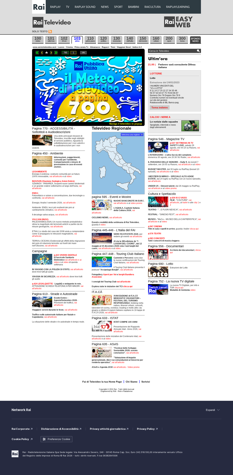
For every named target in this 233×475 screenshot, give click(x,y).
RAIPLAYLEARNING (178, 7)
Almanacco (95, 47)
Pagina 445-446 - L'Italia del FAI (113, 230)
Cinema (69, 47)
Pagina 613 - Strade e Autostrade (54, 294)
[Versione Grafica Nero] (195, 40)
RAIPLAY (55, 7)
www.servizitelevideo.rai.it (44, 47)
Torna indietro (159, 107)
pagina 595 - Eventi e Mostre (111, 197)
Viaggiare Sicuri (124, 47)
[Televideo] (53, 22)
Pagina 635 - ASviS (105, 344)
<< (37, 53)
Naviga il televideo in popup (125, 123)
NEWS (105, 7)
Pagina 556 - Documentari (166, 246)
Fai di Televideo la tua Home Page (102, 381)
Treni (113, 47)
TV (67, 7)
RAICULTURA (152, 7)
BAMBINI (133, 7)
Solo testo (40, 31)
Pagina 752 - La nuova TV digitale (171, 281)
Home (46, 53)
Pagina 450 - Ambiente (47, 153)
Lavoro (61, 47)
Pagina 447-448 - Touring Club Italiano (118, 254)
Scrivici (145, 381)
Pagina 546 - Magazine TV (166, 139)
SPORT (118, 7)
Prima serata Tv (81, 47)
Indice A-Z (137, 47)
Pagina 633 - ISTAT (105, 318)
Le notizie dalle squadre (164, 121)
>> (56, 53)
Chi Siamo (131, 381)
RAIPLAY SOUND (85, 7)
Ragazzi (105, 47)
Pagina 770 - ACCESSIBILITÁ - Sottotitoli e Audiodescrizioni (53, 130)
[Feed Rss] (50, 31)
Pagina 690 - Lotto (160, 263)
